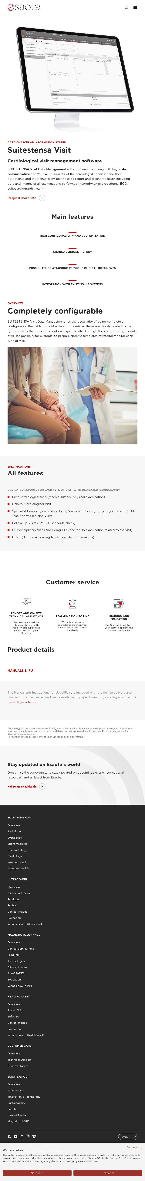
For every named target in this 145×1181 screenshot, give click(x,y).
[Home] (24, 7)
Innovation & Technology (24, 1096)
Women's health (18, 868)
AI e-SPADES (16, 973)
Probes (12, 905)
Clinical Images (17, 911)
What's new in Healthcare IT (26, 1035)
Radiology (14, 831)
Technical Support (19, 1059)
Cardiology (15, 856)
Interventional (17, 862)
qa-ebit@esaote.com (23, 702)
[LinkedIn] (21, 1136)
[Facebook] (9, 1136)
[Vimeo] (34, 1137)
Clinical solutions (19, 893)
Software (13, 1016)
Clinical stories (17, 1022)
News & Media (17, 1115)
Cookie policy (134, 1147)
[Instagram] (27, 1137)
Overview (14, 825)
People (12, 1109)
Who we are (15, 1090)
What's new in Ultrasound (25, 924)
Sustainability (16, 1102)
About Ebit (15, 1010)
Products (13, 899)
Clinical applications (21, 948)
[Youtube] (15, 1137)
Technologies (16, 961)
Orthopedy (15, 837)
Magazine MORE (18, 1121)
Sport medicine (18, 843)
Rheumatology (17, 849)
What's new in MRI (20, 985)
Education (14, 917)
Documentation (18, 1065)
